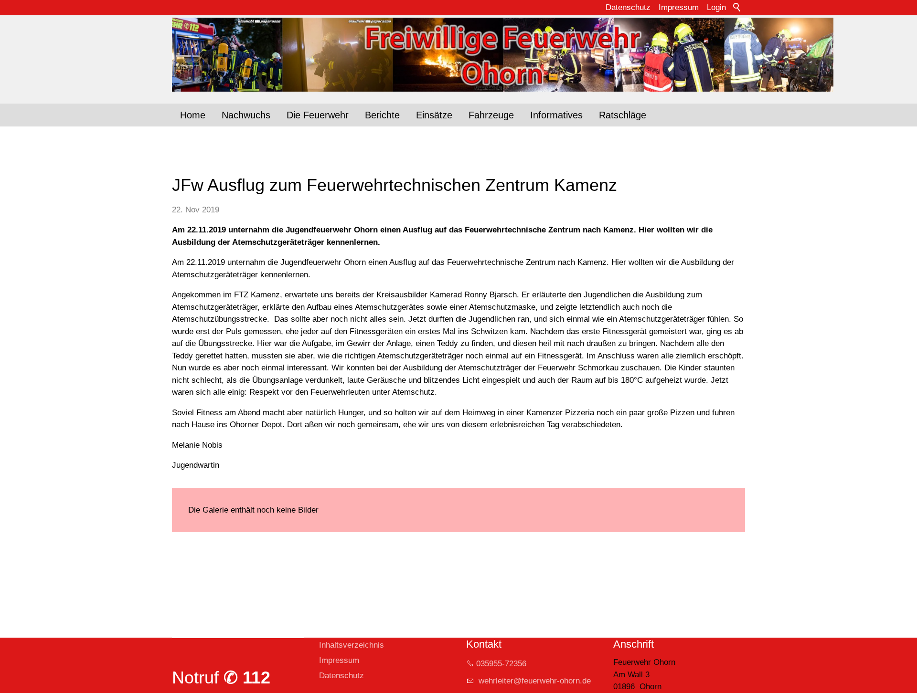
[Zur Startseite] (458, 55)
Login (716, 7)
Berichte (382, 115)
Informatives (556, 115)
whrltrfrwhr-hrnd (531, 680)
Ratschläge (622, 115)
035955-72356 (501, 663)
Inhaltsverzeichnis (351, 645)
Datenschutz (628, 7)
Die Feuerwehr (318, 115)
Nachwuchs (246, 115)
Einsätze (434, 115)
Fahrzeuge (491, 115)
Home (192, 115)
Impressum (679, 7)
